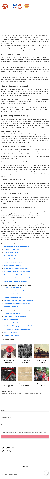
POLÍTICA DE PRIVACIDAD (14, 459)
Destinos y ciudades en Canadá (12, 297)
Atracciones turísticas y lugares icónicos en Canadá (18, 300)
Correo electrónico (7, 417)
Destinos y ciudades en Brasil (12, 322)
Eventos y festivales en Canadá (12, 294)
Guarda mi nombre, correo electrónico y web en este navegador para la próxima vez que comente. (24, 432)
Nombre (3, 410)
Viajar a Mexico (6, 450)
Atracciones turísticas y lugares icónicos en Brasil (18, 326)
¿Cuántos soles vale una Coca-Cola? (14, 262)
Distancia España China (10, 259)
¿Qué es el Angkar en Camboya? (13, 265)
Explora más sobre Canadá (11, 306)
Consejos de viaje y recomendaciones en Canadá (17, 303)
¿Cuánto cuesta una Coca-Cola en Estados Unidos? (18, 278)
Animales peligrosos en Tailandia (13, 252)
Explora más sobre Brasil (10, 332)
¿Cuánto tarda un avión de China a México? (16, 281)
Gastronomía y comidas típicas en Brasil (15, 316)
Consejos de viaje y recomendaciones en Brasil (17, 329)
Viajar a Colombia (6, 451)
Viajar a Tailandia (6, 448)
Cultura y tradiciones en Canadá (13, 287)
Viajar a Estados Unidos (8, 447)
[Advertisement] (25, 23)
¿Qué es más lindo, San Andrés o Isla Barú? (16, 268)
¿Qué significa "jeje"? (10, 255)
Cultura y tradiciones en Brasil (12, 313)
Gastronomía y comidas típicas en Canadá (15, 290)
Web (2, 424)
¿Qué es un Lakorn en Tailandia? (13, 275)
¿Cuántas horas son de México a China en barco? (17, 271)
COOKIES (4, 459)
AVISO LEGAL (25, 459)
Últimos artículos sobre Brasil (12, 335)
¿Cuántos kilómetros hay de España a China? (16, 246)
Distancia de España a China (11, 249)
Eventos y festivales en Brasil (12, 319)
